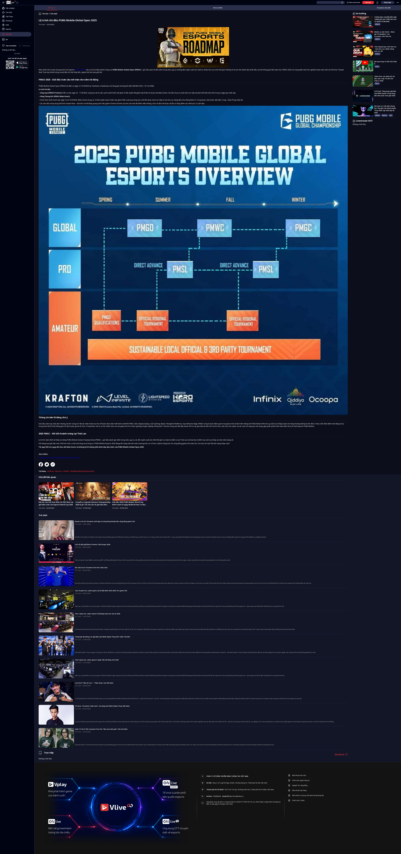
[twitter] (48, 464)
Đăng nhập (387, 2)
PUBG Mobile (80, 70)
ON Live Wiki (217, 8)
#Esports (58, 471)
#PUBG (66, 471)
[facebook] (42, 464)
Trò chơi (53, 14)
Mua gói (368, 2)
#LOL (391, 115)
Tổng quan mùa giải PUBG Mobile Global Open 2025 (59, 457)
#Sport (377, 66)
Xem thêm (17, 53)
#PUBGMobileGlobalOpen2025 (82, 471)
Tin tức (45, 14)
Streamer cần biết (384, 8)
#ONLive (50, 471)
